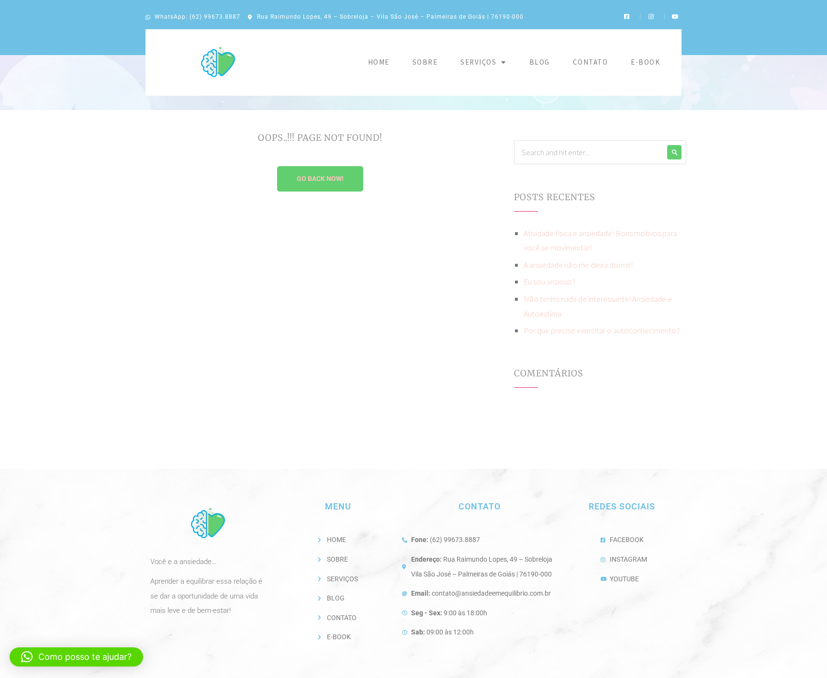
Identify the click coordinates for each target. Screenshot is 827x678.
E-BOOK (645, 62)
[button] (76, 657)
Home (379, 62)
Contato (590, 62)
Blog (539, 62)
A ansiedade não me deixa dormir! (578, 265)
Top (804, 655)
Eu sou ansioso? (549, 281)
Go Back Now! (320, 178)
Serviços (478, 62)
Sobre (425, 62)
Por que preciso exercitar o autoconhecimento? (602, 330)
